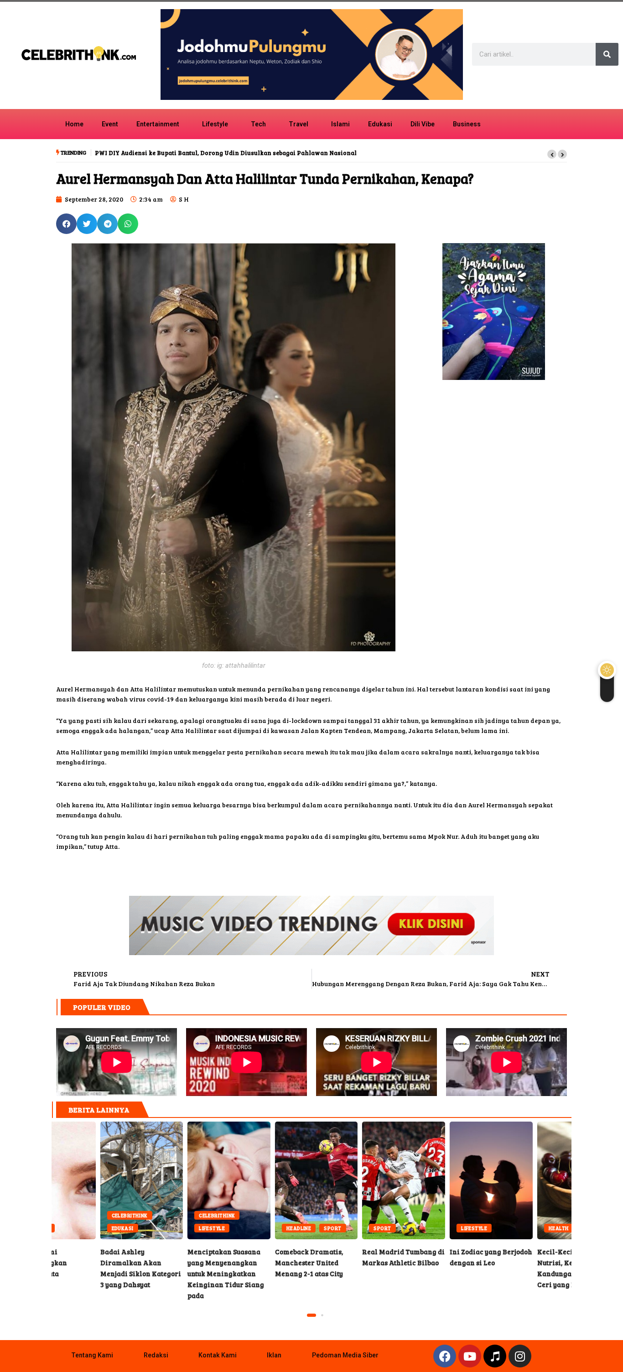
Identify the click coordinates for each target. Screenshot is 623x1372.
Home (74, 124)
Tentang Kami (92, 1355)
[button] (551, 154)
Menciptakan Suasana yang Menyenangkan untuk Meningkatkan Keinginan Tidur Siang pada (177, 1273)
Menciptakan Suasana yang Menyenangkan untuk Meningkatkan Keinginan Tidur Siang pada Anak (180, 1180)
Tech (258, 124)
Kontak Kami (217, 1355)
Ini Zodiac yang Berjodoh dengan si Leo (442, 1180)
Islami (340, 124)
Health (510, 1228)
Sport (284, 1228)
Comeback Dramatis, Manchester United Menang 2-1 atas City (267, 1180)
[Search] (607, 54)
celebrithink (81, 1215)
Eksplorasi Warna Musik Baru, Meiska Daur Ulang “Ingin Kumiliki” (194, 153)
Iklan (274, 1355)
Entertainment (157, 124)
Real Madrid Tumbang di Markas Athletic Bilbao (355, 1180)
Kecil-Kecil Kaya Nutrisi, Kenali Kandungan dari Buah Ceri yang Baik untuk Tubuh (529, 1180)
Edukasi (380, 124)
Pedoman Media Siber (345, 1355)
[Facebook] (444, 1356)
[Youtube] (469, 1356)
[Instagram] (520, 1356)
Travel (298, 124)
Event (110, 124)
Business (467, 124)
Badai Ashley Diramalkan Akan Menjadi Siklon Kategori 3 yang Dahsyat (93, 1180)
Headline (250, 1228)
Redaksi (156, 1355)
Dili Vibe (422, 124)
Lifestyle (215, 124)
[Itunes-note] (494, 1356)
